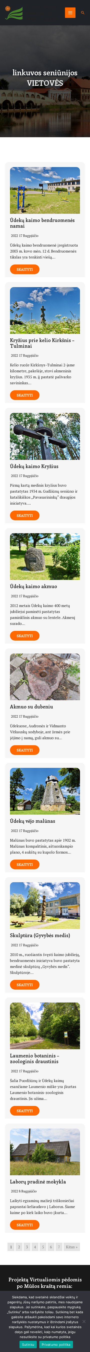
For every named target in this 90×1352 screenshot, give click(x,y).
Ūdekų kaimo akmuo (33, 586)
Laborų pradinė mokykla (38, 1181)
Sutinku (28, 1345)
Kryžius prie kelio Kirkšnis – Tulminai (42, 343)
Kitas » (72, 1246)
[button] (82, 12)
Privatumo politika (56, 1345)
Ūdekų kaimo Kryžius (34, 466)
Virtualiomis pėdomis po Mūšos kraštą (42, 12)
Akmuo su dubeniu (31, 706)
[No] (83, 1321)
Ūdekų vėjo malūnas (32, 821)
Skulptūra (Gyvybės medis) (40, 935)
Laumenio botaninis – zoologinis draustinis (34, 1058)
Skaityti (25, 269)
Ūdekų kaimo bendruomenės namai (42, 223)
